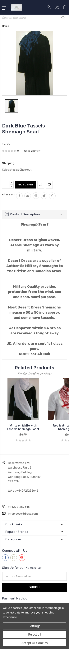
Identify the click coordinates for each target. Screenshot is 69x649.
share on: (8, 194)
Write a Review (32, 151)
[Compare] (57, 8)
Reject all (34, 634)
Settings (34, 626)
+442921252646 (19, 506)
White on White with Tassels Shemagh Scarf (23, 427)
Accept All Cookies (34, 643)
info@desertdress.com (23, 513)
